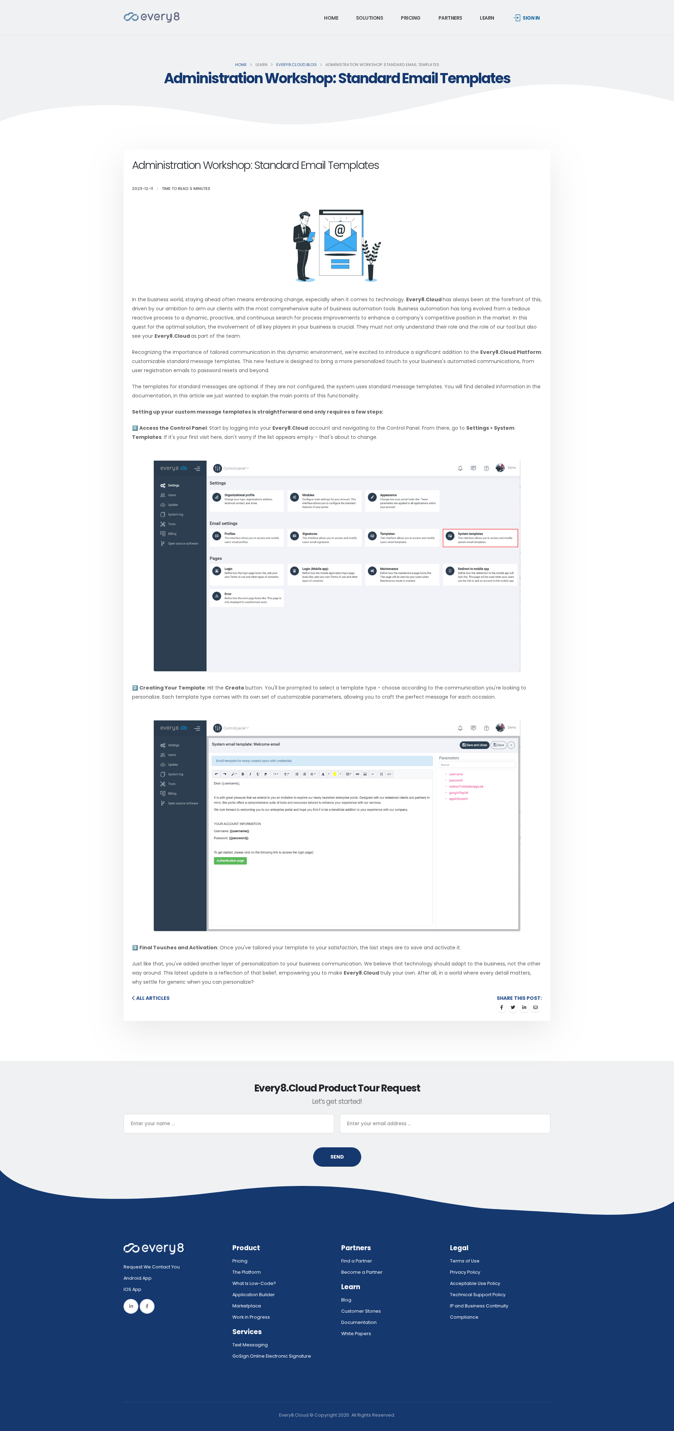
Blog (346, 1300)
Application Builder (253, 1295)
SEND (337, 1156)
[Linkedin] (524, 1008)
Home (331, 17)
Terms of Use (465, 1261)
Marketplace (246, 1306)
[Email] (535, 1008)
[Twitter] (513, 1008)
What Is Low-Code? (254, 1283)
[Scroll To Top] (661, 1423)
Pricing (411, 17)
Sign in (531, 17)
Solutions (369, 17)
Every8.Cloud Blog (296, 64)
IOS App (134, 1289)
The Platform (246, 1272)
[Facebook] (502, 1008)
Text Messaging (250, 1345)
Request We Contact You (152, 1267)
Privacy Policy (465, 1272)
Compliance (464, 1317)
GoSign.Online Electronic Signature (271, 1356)
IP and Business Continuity (479, 1306)
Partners (450, 17)
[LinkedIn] (131, 1306)
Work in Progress (251, 1317)
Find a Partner (356, 1261)
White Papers (356, 1334)
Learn (487, 17)
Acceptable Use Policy (475, 1283)
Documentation (359, 1322)
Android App (138, 1278)
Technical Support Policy (477, 1295)
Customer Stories (361, 1311)
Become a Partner (362, 1272)
